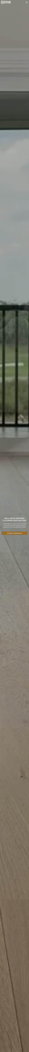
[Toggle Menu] (26, 2)
